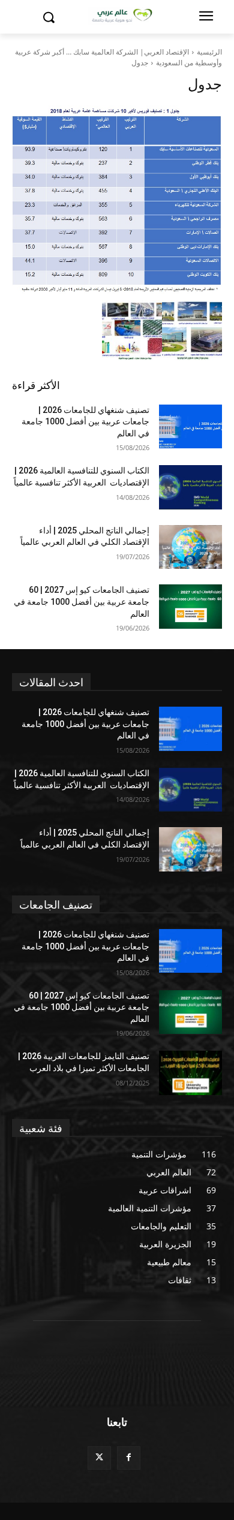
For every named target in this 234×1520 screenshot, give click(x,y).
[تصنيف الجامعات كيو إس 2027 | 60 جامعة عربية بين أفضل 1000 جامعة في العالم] (190, 606)
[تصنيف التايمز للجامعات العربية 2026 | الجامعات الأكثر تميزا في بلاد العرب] (190, 1073)
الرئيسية (209, 52)
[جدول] (117, 199)
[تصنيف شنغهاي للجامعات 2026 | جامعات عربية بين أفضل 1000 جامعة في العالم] (190, 427)
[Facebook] (128, 1458)
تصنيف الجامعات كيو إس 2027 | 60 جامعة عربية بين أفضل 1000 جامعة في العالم (81, 601)
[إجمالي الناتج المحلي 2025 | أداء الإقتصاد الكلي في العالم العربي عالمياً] (190, 547)
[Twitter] (99, 1458)
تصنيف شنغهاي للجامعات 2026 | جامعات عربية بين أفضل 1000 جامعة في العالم (85, 421)
